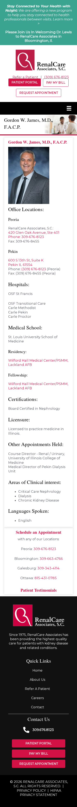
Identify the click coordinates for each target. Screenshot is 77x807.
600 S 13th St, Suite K (26, 260)
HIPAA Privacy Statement (40, 792)
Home (37, 670)
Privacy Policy (31, 790)
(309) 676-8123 (56, 77)
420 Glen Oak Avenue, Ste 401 (33, 232)
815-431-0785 (45, 578)
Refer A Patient (37, 689)
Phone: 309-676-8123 (26, 237)
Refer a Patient (25, 77)
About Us (37, 680)
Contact (37, 707)
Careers (37, 698)
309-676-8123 (44, 549)
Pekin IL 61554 (20, 265)
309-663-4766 (51, 559)
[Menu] (69, 108)
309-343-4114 (48, 568)
